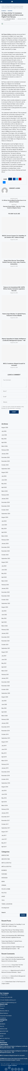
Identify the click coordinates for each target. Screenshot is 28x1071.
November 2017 (6, 820)
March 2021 (5, 670)
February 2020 (5, 719)
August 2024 (5, 517)
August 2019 (5, 742)
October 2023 (5, 554)
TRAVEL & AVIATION (7, 904)
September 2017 (6, 828)
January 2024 (5, 543)
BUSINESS (4, 870)
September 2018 (6, 783)
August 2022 (5, 607)
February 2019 (5, 764)
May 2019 (4, 753)
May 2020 (4, 708)
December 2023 (6, 547)
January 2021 (5, 678)
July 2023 (4, 566)
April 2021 (4, 667)
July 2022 (4, 611)
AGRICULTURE (5, 855)
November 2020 (6, 685)
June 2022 (4, 614)
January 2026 (5, 453)
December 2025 (6, 457)
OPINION (4, 885)
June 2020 (4, 704)
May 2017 (4, 843)
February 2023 (5, 584)
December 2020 (6, 682)
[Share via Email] (4, 182)
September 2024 (6, 513)
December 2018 (6, 772)
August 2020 (5, 697)
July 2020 (4, 700)
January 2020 (5, 723)
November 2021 (6, 641)
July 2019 (4, 745)
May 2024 (4, 528)
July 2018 (4, 790)
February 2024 (5, 539)
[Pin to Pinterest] (20, 179)
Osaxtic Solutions (12, 1065)
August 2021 (5, 652)
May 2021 (4, 663)
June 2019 (4, 749)
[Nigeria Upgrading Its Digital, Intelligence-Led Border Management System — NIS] (14, 328)
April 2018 (4, 801)
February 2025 (5, 495)
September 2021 (6, 648)
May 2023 (4, 573)
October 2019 (5, 734)
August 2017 (5, 831)
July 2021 (4, 656)
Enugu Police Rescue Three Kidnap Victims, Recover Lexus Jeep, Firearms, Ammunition (14, 262)
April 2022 (4, 622)
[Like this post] (10, 179)
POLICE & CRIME (6, 889)
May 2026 (4, 438)
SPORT (3, 896)
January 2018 (5, 813)
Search (4, 912)
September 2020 (6, 693)
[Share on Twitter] (17, 179)
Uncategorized (5, 907)
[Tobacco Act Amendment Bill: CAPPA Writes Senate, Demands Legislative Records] (14, 276)
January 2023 (5, 588)
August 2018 (5, 787)
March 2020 (5, 715)
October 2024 (5, 510)
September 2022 (6, 603)
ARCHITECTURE (6, 859)
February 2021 (5, 674)
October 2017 (5, 824)
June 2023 (4, 569)
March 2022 (5, 626)
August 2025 (5, 472)
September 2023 (6, 558)
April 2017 (4, 846)
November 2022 (6, 596)
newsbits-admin (11, 19)
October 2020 (5, 689)
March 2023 (5, 581)
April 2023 (4, 577)
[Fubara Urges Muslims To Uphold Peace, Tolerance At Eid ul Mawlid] (14, 303)
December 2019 (6, 727)
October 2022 (5, 599)
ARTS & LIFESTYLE (6, 863)
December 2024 (6, 502)
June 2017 (4, 839)
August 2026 (5, 427)
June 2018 (4, 794)
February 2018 (5, 809)
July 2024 (4, 521)
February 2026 (5, 450)
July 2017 (4, 835)
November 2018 (6, 775)
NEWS (3, 881)
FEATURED (4, 874)
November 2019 (6, 730)
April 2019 (4, 757)
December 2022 (6, 592)
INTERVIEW (4, 877)
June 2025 (4, 480)
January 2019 (5, 768)
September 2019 (6, 738)
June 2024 (4, 525)
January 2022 (5, 633)
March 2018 (5, 805)
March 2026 (5, 446)
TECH (3, 900)
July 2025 (4, 476)
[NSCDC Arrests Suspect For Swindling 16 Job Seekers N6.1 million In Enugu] (14, 225)
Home (3, 6)
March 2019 (5, 760)
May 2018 (4, 798)
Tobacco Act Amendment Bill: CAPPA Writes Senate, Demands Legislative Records (14, 288)
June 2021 (4, 659)
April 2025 (4, 487)
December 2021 (6, 637)
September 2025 (6, 468)
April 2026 (4, 442)
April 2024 (4, 532)
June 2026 (4, 435)
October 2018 (5, 779)
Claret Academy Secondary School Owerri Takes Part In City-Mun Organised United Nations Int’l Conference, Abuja (13, 959)
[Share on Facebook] (14, 179)
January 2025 (5, 498)
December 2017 (6, 816)
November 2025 (6, 461)
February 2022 (5, 629)
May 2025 (4, 483)
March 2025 (5, 491)
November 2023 (6, 551)
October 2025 (5, 465)
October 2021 (5, 644)
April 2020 (4, 712)
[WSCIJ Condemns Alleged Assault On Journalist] (14, 353)
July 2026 (4, 431)
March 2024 (5, 536)
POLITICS (4, 892)
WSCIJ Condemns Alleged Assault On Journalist (12, 1055)
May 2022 (4, 618)
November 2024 (6, 506)
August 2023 (5, 562)
